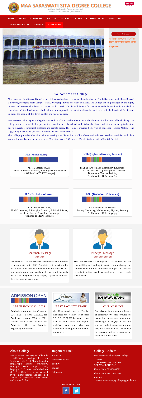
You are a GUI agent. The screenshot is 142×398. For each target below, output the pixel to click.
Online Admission (18, 25)
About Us (56, 355)
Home (11, 18)
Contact (38, 25)
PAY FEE (129, 4)
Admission (36, 18)
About (22, 18)
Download (114, 18)
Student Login (95, 18)
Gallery (66, 18)
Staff (78, 18)
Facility (51, 18)
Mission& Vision (60, 359)
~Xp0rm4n (114, 42)
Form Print (54, 25)
